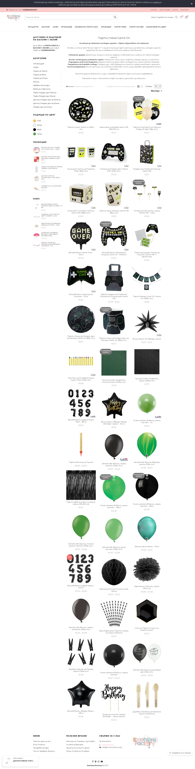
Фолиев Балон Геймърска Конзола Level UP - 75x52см (114, 254)
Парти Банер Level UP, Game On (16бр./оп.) (147, 297)
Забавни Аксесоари (41, 85)
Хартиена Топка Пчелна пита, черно (114, 590)
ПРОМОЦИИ (66, 27)
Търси (115, 17)
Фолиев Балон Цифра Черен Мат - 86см (81, 421)
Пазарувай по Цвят (156, 27)
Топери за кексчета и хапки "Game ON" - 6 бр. (147, 212)
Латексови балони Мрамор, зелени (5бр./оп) (147, 463)
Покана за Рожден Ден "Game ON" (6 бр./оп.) (114, 170)
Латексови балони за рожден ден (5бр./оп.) (147, 671)
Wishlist (182, 16)
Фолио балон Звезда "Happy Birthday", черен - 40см (114, 423)
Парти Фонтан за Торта (81, 462)
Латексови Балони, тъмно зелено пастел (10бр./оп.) (81, 545)
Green (39, 134)
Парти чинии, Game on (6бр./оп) (81, 128)
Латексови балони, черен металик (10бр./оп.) (81, 628)
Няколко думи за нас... (42, 741)
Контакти (184, 10)
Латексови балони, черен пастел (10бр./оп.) (114, 465)
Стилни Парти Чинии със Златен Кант (147, 629)
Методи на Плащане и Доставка (80, 741)
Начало (154, 10)
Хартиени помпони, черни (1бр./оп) (146, 587)
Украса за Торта (40, 71)
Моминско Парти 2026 (86, 27)
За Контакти (105, 741)
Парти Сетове (136, 27)
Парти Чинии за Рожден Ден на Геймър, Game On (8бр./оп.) (81, 337)
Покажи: (148, 86)
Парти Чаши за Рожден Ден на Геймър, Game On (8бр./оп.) (114, 339)
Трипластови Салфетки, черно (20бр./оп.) (147, 380)
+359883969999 (29, 10)
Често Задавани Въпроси (44, 751)
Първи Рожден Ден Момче (44, 96)
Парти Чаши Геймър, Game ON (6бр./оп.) (114, 212)
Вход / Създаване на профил (162, 17)
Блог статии (165, 10)
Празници (106, 27)
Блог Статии (39, 745)
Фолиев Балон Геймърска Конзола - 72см (81, 295)
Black (39, 130)
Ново (55, 27)
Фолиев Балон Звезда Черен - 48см (81, 712)
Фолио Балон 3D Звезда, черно (147, 339)
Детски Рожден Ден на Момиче (46, 100)
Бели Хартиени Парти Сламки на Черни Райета (114, 632)
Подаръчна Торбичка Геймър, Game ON (147, 170)
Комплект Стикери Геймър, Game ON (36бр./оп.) (80, 212)
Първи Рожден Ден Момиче (44, 93)
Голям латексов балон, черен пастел (114, 674)
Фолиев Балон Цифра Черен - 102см (81, 587)
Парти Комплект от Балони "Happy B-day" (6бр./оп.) (147, 128)
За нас (175, 10)
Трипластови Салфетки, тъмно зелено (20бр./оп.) (114, 381)
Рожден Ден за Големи (42, 107)
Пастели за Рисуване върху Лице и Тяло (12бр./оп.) (81, 379)
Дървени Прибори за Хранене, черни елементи (147, 713)
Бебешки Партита (41, 89)
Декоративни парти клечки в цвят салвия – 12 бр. (24, 761)
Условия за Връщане (74, 745)
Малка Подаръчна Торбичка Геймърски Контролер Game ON (114, 296)
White (39, 125)
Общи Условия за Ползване (77, 751)
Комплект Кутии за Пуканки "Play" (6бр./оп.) (81, 170)
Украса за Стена (40, 78)
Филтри (155, 91)
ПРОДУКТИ (33, 27)
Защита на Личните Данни (78, 748)
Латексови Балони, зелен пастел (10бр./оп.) (114, 548)
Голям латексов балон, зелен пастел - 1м (146, 421)
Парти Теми (120, 27)
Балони (46, 27)
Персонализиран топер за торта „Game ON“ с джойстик (146, 255)
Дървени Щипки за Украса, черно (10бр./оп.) (81, 670)
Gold (39, 121)
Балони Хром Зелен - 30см (147, 547)
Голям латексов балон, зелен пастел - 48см (114, 506)
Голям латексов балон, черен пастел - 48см (147, 505)
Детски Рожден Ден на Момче (46, 103)
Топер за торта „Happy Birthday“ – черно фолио (113, 715)
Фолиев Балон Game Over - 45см (81, 254)
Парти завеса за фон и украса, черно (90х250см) (81, 503)
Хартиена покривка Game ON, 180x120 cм (114, 128)
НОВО (35, 67)
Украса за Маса (39, 75)
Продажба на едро (41, 748)
